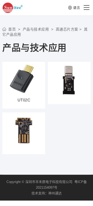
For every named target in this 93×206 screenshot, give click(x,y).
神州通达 (55, 193)
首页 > (14, 29)
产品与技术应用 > (36, 29)
